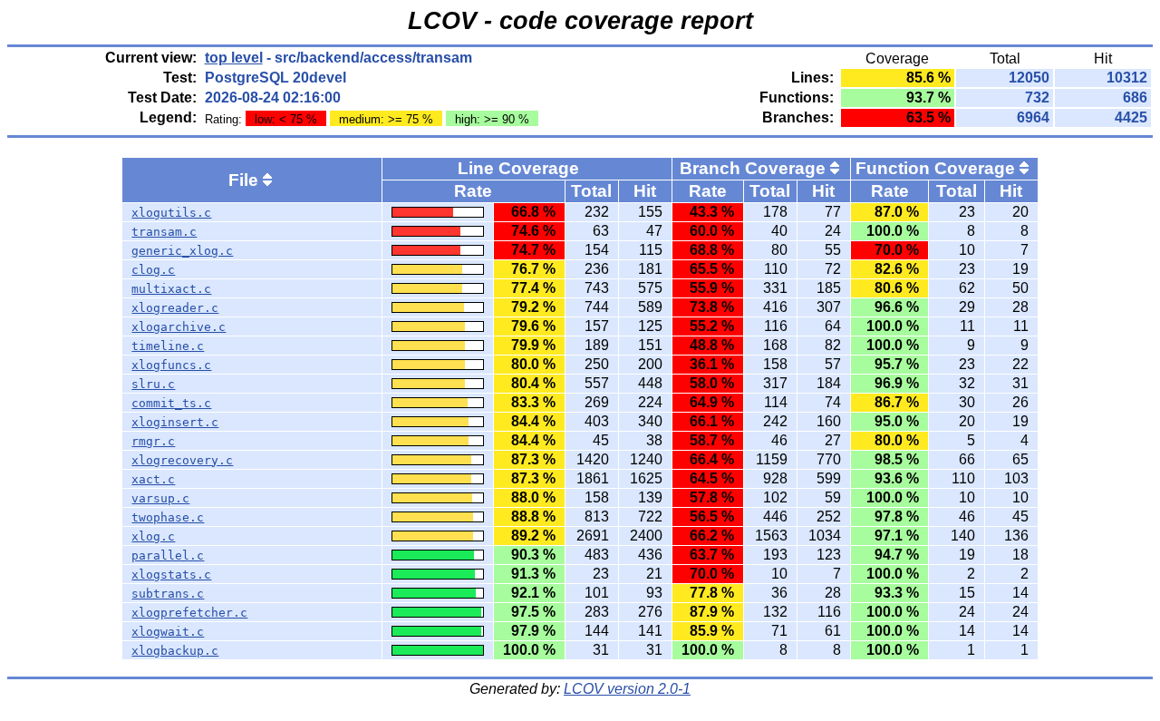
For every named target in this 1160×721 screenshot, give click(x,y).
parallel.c (167, 555)
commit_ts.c (171, 403)
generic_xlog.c (182, 251)
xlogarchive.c (178, 327)
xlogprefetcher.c (189, 612)
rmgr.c (153, 441)
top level (234, 57)
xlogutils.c (171, 212)
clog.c (153, 270)
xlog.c (153, 536)
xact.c (153, 479)
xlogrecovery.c (182, 460)
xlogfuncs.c (171, 365)
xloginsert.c (174, 422)
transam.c (164, 232)
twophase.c (167, 517)
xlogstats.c (171, 574)
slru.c (153, 384)
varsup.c (160, 498)
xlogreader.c (174, 308)
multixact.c (171, 289)
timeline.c (167, 346)
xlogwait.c (167, 631)
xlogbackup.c (174, 651)
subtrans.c (167, 593)
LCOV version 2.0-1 (627, 689)
